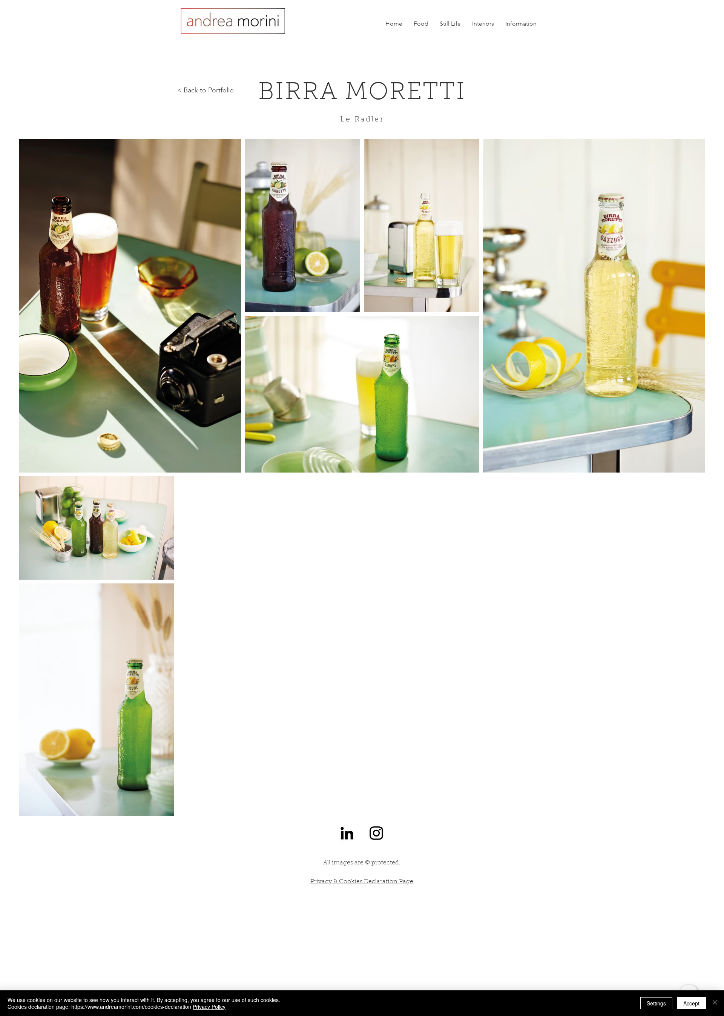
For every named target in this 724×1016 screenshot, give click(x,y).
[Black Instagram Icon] (376, 833)
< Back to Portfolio (205, 90)
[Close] (714, 1003)
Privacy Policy (209, 1006)
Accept (691, 1003)
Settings (656, 1003)
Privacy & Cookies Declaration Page (361, 882)
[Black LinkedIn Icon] (347, 833)
